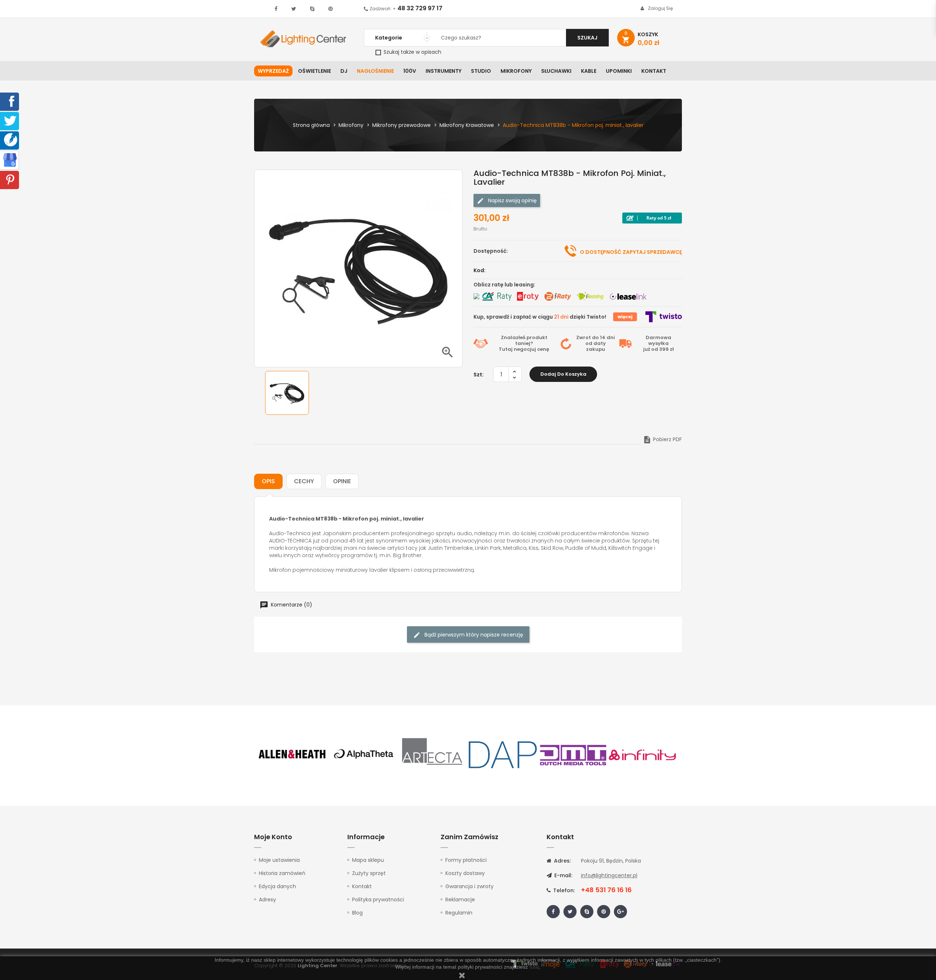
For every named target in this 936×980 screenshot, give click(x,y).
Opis (268, 481)
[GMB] (10, 159)
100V (409, 71)
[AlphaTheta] (362, 754)
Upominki (619, 71)
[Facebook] (10, 101)
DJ (343, 71)
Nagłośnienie (375, 71)
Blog (357, 912)
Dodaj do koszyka (563, 374)
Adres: (561, 860)
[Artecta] (432, 754)
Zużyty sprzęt (369, 873)
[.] (276, 8)
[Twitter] (10, 120)
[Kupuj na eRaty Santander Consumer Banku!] (527, 296)
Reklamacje (460, 899)
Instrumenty (443, 71)
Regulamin (458, 912)
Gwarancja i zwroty (469, 886)
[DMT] (573, 754)
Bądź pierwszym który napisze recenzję (473, 634)
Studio (481, 71)
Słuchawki (556, 71)
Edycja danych (277, 886)
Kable (588, 71)
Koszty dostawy (465, 873)
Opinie (342, 481)
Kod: (479, 270)
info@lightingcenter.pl (609, 875)
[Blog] (10, 139)
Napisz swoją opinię (512, 200)
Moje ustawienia (279, 860)
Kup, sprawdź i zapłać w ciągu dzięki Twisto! (539, 316)
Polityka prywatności (378, 899)
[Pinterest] (10, 179)
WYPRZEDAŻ (273, 71)
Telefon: (563, 890)
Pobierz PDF (662, 439)
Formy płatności (466, 860)
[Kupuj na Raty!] (652, 218)
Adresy (267, 899)
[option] (287, 393)
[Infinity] (643, 754)
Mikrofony (516, 71)
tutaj (534, 967)
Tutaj (506, 349)
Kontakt (653, 71)
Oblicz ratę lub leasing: (504, 284)
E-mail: (562, 875)
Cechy (304, 481)
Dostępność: (490, 251)
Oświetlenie (314, 71)
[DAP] (502, 754)
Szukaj (587, 37)
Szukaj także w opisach (411, 52)
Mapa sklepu (368, 860)
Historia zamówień (282, 873)
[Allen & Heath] (292, 754)
